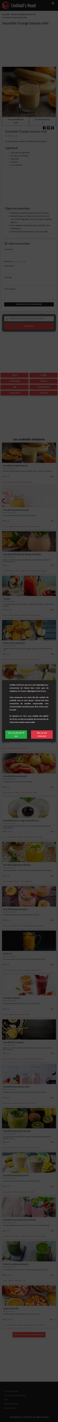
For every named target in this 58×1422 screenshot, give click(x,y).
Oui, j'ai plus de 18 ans (16, 734)
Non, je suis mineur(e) (42, 734)
